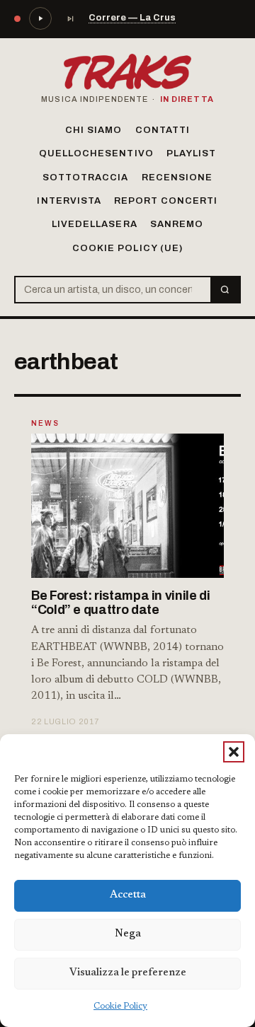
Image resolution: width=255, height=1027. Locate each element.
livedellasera (94, 224)
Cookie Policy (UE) (127, 248)
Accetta (128, 895)
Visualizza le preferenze (127, 973)
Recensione (177, 177)
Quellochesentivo (96, 153)
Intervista (69, 201)
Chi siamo (93, 130)
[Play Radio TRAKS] (40, 18)
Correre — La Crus (132, 18)
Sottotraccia (85, 177)
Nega (128, 934)
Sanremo (176, 224)
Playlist (191, 153)
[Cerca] (224, 289)
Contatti (162, 130)
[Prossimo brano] (70, 18)
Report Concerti (166, 201)
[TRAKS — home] (127, 72)
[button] (234, 752)
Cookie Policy (120, 1006)
